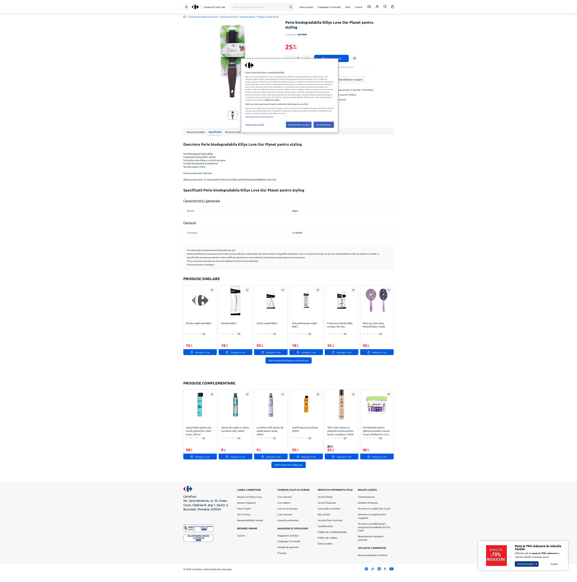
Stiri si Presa (243, 514)
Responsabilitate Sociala (250, 520)
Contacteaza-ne (366, 496)
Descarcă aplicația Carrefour (373, 554)
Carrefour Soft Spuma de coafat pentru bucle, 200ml (270, 431)
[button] (392, 7)
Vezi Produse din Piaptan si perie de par (289, 360)
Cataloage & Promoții (288, 541)
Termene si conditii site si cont (374, 508)
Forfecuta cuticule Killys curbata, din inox (340, 325)
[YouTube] (391, 569)
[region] (289, 95)
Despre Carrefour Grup (249, 496)
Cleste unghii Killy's (267, 323)
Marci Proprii (244, 508)
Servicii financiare (327, 502)
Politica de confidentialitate (332, 531)
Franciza (281, 552)
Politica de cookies (327, 537)
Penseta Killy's (229, 323)
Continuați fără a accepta (299, 124)
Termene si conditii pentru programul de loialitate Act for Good (374, 527)
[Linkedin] (379, 569)
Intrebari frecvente (368, 502)
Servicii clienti (325, 496)
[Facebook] (385, 569)
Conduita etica (325, 525)
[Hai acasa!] (184, 16)
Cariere (241, 535)
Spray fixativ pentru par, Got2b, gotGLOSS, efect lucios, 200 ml (198, 431)
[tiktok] (372, 569)
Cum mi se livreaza (287, 508)
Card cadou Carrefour (329, 508)
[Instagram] (366, 569)
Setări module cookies (254, 124)
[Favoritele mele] (384, 7)
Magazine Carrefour (288, 535)
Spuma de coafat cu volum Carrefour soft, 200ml (235, 429)
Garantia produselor (288, 520)
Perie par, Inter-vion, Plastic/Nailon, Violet (374, 325)
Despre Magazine (246, 502)
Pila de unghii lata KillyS (198, 323)
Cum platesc (283, 502)
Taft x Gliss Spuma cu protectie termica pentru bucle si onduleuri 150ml (340, 431)
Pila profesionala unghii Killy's (304, 325)
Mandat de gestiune (288, 547)
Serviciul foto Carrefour (330, 520)
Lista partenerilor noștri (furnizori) (259, 116)
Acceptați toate (324, 124)
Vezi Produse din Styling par (288, 464)
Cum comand (284, 496)
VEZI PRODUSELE (525, 564)
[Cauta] (290, 7)
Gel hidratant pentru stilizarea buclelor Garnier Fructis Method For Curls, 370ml (376, 431)
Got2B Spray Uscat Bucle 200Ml (305, 429)
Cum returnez (284, 514)
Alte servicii (324, 514)
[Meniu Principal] (186, 7)
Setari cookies (325, 543)
